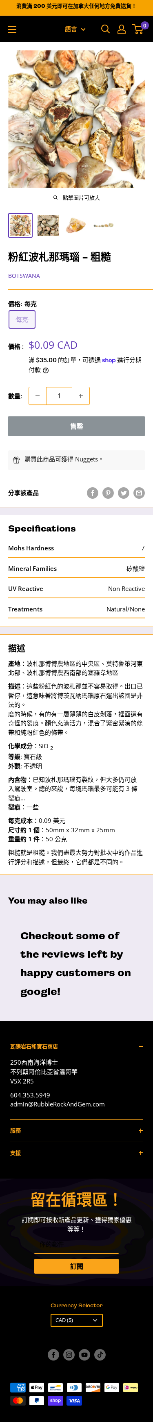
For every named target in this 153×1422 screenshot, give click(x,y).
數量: (15, 396)
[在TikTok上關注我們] (100, 1355)
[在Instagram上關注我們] (69, 1355)
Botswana (24, 275)
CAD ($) (64, 1320)
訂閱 (76, 1266)
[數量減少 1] (37, 395)
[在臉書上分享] (92, 492)
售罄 (76, 426)
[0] (138, 29)
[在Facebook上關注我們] (53, 1355)
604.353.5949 (30, 1095)
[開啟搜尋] (105, 29)
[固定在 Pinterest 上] (108, 492)
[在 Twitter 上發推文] (123, 492)
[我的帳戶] (122, 29)
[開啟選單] (12, 29)
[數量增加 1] (80, 395)
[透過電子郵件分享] (139, 492)
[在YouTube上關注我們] (84, 1355)
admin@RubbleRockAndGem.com (57, 1104)
